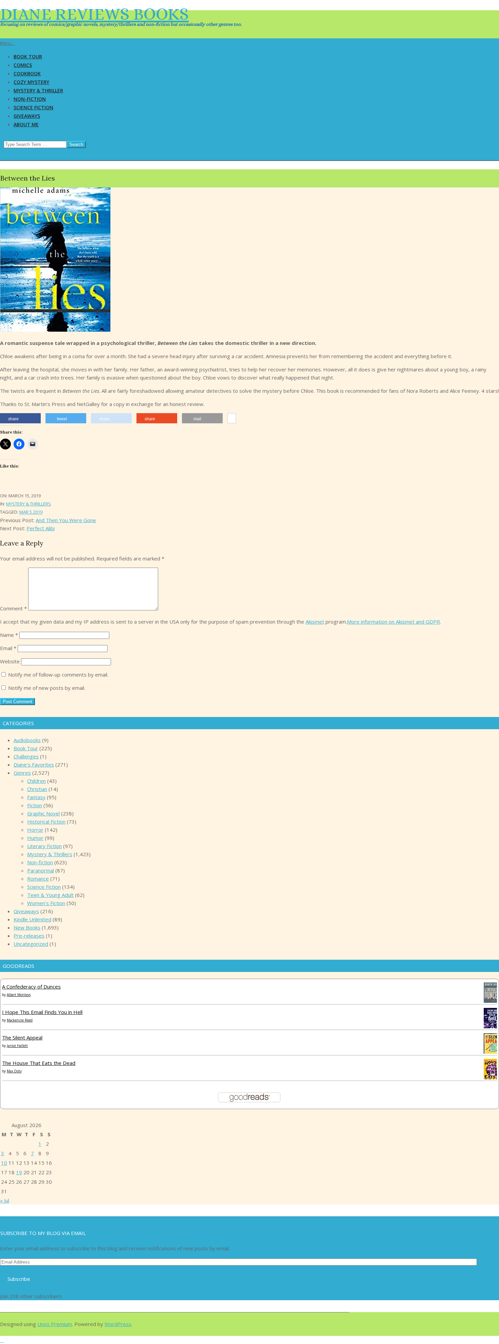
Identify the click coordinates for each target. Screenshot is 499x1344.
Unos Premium (54, 1324)
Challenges (26, 756)
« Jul (4, 1200)
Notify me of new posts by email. (46, 687)
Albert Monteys (19, 994)
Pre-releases (29, 935)
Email (8, 648)
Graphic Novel (43, 813)
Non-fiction (40, 862)
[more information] (232, 418)
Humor (35, 837)
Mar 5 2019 (30, 512)
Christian (37, 789)
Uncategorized (31, 943)
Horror (35, 829)
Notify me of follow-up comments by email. (58, 674)
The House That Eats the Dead (38, 1063)
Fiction (34, 805)
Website (10, 661)
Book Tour (26, 748)
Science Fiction (44, 886)
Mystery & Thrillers (28, 504)
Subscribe (18, 1278)
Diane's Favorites (34, 764)
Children (36, 780)
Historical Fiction (46, 821)
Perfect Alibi (40, 528)
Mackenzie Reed (20, 1020)
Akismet (315, 621)
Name (9, 634)
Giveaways (26, 911)
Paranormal (40, 870)
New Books (27, 927)
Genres (22, 772)
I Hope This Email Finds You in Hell (42, 1012)
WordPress (118, 1324)
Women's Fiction (46, 903)
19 (19, 1172)
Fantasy (36, 797)
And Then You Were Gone (66, 520)
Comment (13, 608)
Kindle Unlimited (32, 919)
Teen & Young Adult (50, 894)
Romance (38, 878)
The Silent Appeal (22, 1037)
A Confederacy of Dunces (31, 986)
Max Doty (14, 1071)
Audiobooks (27, 740)
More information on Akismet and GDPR (393, 621)
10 (4, 1162)
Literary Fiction (44, 846)
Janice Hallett (17, 1045)
